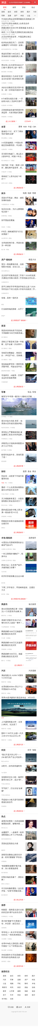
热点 (33, 7)
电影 (29, 193)
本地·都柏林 (6, 537)
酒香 (26, 995)
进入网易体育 (18, 188)
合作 (20, 1007)
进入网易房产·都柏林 (18, 320)
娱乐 (9, 12)
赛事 (20, 126)
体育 (15, 12)
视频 (11, 983)
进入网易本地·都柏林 (18, 599)
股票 (25, 471)
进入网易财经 (18, 532)
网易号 (4, 604)
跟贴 (26, 987)
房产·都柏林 (6, 259)
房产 (15, 15)
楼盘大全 (32, 259)
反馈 (12, 1007)
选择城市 (32, 538)
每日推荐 (32, 604)
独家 (26, 991)
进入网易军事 (18, 466)
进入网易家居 (18, 386)
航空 (33, 995)
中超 (30, 126)
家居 (3, 325)
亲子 (4, 995)
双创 (19, 995)
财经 (22, 12)
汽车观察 (32, 670)
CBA (34, 126)
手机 (19, 983)
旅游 (33, 991)
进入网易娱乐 (18, 254)
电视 (25, 193)
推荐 (14, 7)
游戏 (33, 987)
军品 (29, 392)
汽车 (34, 12)
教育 (4, 991)
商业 (34, 471)
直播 (9, 15)
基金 (29, 471)
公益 (28, 15)
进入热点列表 (18, 899)
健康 (19, 991)
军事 (3, 15)
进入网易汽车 (18, 744)
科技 (22, 15)
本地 (33, 983)
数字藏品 (4, 999)
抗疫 (11, 999)
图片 (28, 12)
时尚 (11, 987)
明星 (34, 193)
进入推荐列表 (18, 966)
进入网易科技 (18, 811)
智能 (34, 750)
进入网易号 (18, 665)
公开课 (11, 991)
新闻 (3, 12)
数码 (26, 983)
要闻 (4, 7)
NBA (25, 126)
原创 (23, 7)
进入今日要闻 (10, 121)
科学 (29, 750)
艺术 (11, 995)
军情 (34, 392)
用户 (35, 2)
